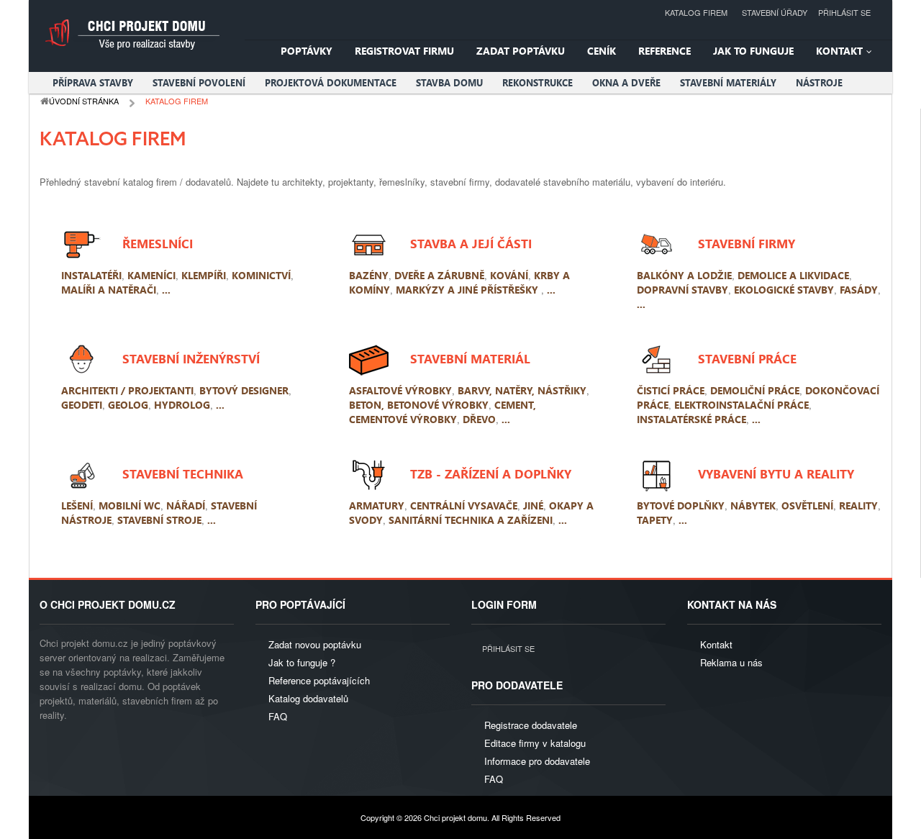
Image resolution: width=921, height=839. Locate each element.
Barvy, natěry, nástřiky (522, 390)
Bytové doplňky (681, 505)
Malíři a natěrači (108, 289)
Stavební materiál (470, 358)
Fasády (859, 289)
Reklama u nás (731, 662)
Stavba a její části (471, 243)
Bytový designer (244, 390)
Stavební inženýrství (191, 358)
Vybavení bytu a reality (776, 473)
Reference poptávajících (319, 680)
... (166, 289)
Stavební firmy (746, 243)
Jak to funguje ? (301, 662)
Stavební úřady (774, 12)
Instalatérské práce (691, 419)
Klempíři (203, 275)
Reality (858, 505)
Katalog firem (696, 12)
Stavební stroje (159, 520)
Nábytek (753, 505)
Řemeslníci (157, 243)
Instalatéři (91, 275)
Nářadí (185, 505)
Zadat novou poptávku (314, 644)
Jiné (533, 505)
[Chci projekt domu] (131, 34)
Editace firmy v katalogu (535, 743)
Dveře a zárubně (439, 275)
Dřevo (479, 419)
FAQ (277, 716)
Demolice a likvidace (793, 275)
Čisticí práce (670, 390)
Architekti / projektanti (127, 390)
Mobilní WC (129, 505)
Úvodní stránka (84, 100)
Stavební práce (747, 358)
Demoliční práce (754, 390)
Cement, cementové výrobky (442, 412)
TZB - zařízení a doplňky (490, 473)
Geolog (128, 405)
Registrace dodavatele (530, 725)
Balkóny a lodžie (684, 275)
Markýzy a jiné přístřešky (468, 289)
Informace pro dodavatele (537, 761)
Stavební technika (182, 473)
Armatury (376, 505)
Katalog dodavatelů (308, 698)
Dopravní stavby (682, 289)
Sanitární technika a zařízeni (471, 520)
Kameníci (151, 275)
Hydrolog (182, 405)
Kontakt (716, 644)
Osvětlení (807, 505)
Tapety (655, 520)
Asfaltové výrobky (400, 390)
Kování (509, 275)
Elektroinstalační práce (741, 405)
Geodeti (81, 405)
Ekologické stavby (784, 289)
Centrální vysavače (463, 505)
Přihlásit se (844, 12)
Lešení (77, 505)
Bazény (369, 275)
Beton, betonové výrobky (419, 405)
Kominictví (261, 275)
